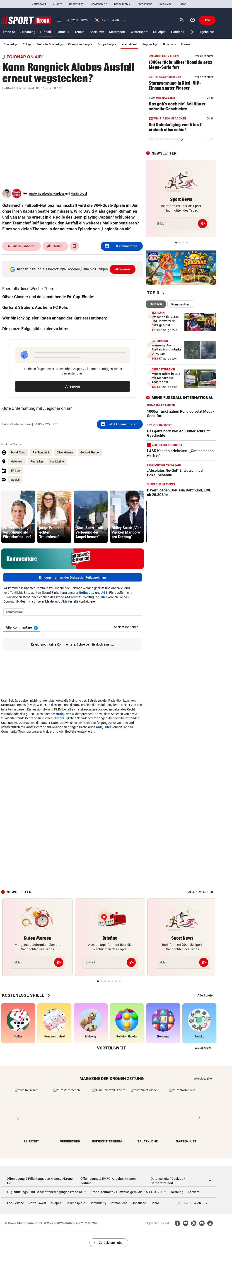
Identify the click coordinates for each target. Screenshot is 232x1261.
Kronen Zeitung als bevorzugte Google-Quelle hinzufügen (73, 269)
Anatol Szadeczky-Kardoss (47, 193)
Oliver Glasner (65, 452)
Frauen (185, 44)
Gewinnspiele (99, 4)
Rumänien (37, 461)
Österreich (17, 461)
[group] (18, 517)
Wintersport (139, 32)
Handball (177, 32)
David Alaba (18, 452)
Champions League (80, 44)
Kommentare (120, 246)
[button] (192, 32)
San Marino (57, 461)
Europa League (106, 44)
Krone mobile (122, 4)
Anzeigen (72, 386)
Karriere (194, 1192)
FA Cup (15, 470)
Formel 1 (62, 32)
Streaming (27, 32)
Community (76, 4)
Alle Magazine (203, 1078)
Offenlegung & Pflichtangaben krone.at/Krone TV (40, 1181)
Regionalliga (150, 44)
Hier (104, 597)
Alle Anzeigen (203, 1048)
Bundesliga (11, 44)
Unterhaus (169, 44)
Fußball (45, 32)
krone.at (9, 32)
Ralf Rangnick (41, 452)
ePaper (57, 4)
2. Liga (27, 44)
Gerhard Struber (89, 452)
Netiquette (86, 592)
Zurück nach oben (108, 1242)
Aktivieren (122, 269)
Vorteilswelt (39, 4)
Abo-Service (15, 1203)
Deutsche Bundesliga (50, 44)
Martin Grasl (79, 193)
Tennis (79, 32)
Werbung (176, 1192)
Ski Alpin (159, 32)
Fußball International (18, 88)
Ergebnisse (206, 32)
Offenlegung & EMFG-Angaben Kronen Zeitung (108, 1181)
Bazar (182, 4)
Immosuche (145, 4)
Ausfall (15, 479)
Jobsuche (166, 4)
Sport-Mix (97, 32)
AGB (104, 592)
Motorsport (117, 32)
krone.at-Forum (67, 597)
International (129, 44)
